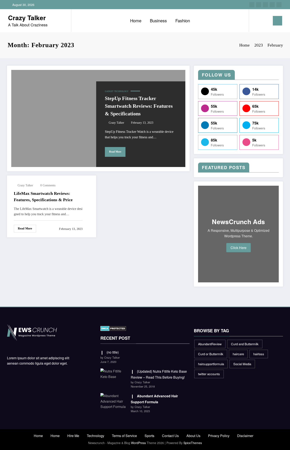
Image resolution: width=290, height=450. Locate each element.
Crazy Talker (27, 17)
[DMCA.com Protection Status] (113, 328)
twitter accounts (209, 374)
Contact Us (170, 435)
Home (135, 20)
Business (158, 20)
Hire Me (73, 435)
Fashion (182, 20)
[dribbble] (265, 4)
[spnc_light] (264, 20)
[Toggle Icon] (277, 20)
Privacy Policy (218, 435)
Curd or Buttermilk (210, 354)
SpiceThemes (192, 443)
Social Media (242, 364)
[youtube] (279, 4)
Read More (115, 151)
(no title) (113, 352)
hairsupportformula (211, 364)
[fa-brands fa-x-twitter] (258, 4)
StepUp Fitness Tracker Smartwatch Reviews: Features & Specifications (139, 106)
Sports (149, 435)
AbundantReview (210, 344)
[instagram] (272, 4)
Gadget (109, 91)
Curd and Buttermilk (245, 344)
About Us (193, 435)
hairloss (258, 354)
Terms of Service (124, 435)
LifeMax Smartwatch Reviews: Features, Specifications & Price (43, 196)
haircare (238, 354)
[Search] (256, 20)
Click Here (238, 247)
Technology (121, 91)
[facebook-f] (251, 4)
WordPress (138, 443)
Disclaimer (245, 435)
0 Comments (47, 185)
